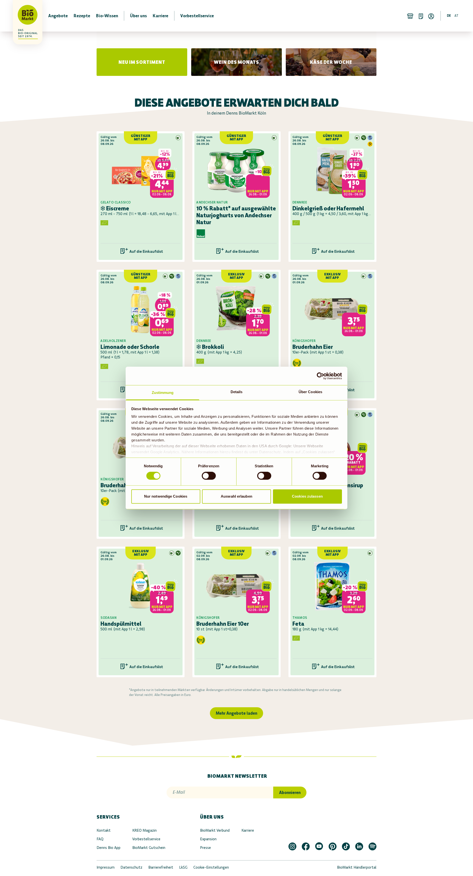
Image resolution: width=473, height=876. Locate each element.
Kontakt (104, 830)
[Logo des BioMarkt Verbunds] (24, 16)
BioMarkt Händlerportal (356, 867)
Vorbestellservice (146, 839)
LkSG (183, 867)
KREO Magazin (144, 830)
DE (449, 16)
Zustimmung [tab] (163, 392)
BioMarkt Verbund (215, 830)
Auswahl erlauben (236, 496)
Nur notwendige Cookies (165, 496)
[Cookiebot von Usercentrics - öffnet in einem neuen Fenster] (320, 376)
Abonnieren (290, 792)
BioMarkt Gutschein (148, 847)
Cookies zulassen (307, 496)
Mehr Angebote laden (236, 713)
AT (456, 16)
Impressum (106, 867)
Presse (205, 847)
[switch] (209, 476)
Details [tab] (237, 392)
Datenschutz (131, 867)
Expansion (208, 839)
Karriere (247, 830)
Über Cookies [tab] (310, 392)
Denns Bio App (108, 847)
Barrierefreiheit (160, 867)
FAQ (100, 839)
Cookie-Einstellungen (211, 867)
